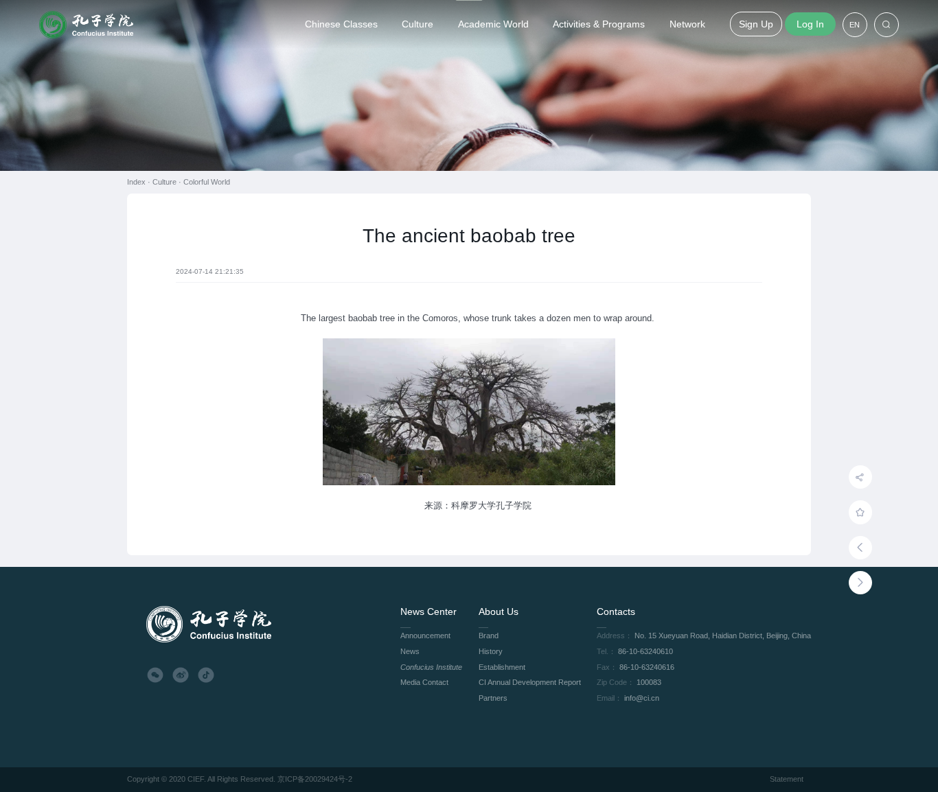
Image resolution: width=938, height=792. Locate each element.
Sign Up (756, 24)
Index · (139, 182)
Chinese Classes (341, 24)
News (410, 651)
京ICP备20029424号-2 (314, 779)
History (491, 651)
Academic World (493, 24)
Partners (493, 698)
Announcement (425, 635)
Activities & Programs (599, 24)
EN (854, 25)
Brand (489, 635)
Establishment (502, 667)
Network (687, 24)
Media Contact (424, 682)
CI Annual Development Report (530, 682)
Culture (417, 24)
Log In (810, 24)
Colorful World (206, 182)
